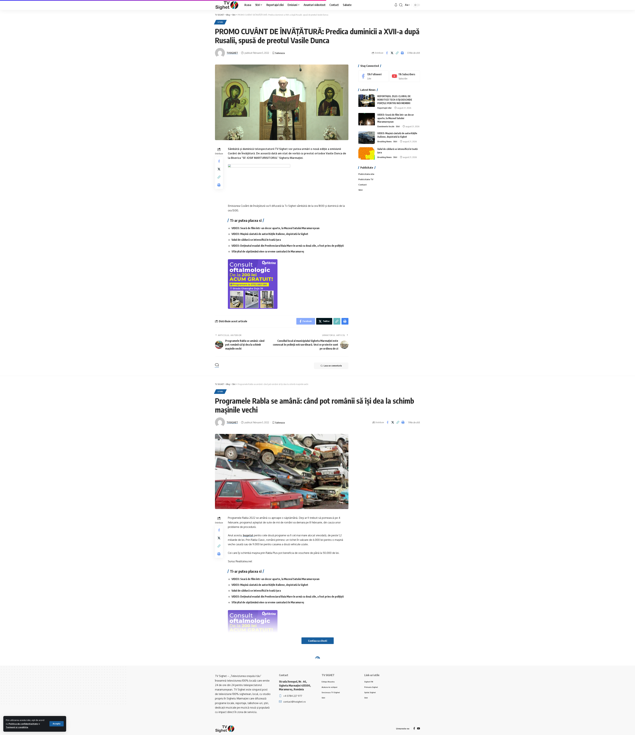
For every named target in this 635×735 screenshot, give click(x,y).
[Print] (402, 53)
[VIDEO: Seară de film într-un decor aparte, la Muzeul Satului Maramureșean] (366, 119)
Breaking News (384, 141)
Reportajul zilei (384, 108)
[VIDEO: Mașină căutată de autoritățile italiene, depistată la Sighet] (366, 138)
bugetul (248, 535)
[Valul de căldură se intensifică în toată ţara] (366, 153)
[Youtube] (405, 76)
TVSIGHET (232, 52)
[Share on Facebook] (386, 53)
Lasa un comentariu (333, 365)
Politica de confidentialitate (23, 723)
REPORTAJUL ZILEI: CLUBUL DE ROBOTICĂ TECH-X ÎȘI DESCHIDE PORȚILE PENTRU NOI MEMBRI (394, 100)
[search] (400, 5)
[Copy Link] (397, 53)
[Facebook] (373, 76)
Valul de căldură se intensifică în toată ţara (256, 239)
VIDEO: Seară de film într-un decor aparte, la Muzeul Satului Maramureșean (275, 228)
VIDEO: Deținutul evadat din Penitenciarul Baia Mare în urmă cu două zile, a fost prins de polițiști (288, 245)
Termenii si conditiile (17, 727)
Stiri (220, 22)
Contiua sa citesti (317, 640)
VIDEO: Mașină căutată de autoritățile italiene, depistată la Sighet (270, 234)
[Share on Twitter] (392, 53)
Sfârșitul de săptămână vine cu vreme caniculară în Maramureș (268, 251)
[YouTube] (418, 728)
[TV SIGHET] (227, 5)
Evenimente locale (385, 126)
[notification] (396, 5)
